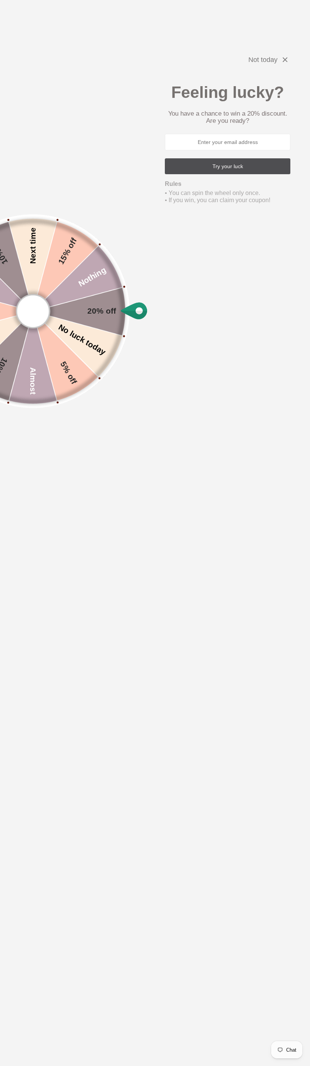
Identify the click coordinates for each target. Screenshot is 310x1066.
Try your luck (227, 166)
